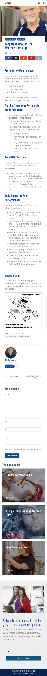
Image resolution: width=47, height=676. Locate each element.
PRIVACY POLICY (31, 671)
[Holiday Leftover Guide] (23, 485)
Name (6, 421)
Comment (7, 394)
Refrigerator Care (24, 336)
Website (6, 438)
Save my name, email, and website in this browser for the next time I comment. (23, 449)
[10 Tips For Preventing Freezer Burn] (23, 521)
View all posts (9, 366)
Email (6, 429)
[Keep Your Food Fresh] (23, 557)
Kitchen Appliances (10, 39)
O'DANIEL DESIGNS (28, 674)
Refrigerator (21, 39)
